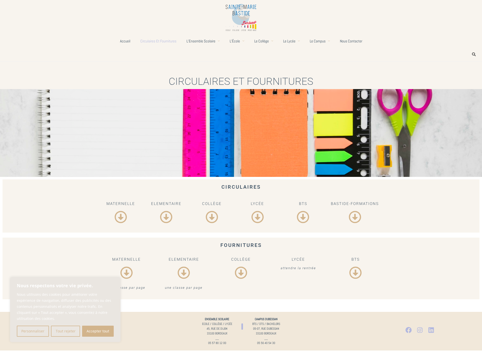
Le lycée (289, 41)
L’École (235, 41)
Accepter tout (98, 331)
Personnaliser (32, 331)
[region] (65, 309)
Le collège (261, 41)
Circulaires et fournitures (158, 41)
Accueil (125, 41)
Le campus (318, 41)
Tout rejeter (66, 331)
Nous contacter (351, 41)
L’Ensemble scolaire (201, 41)
